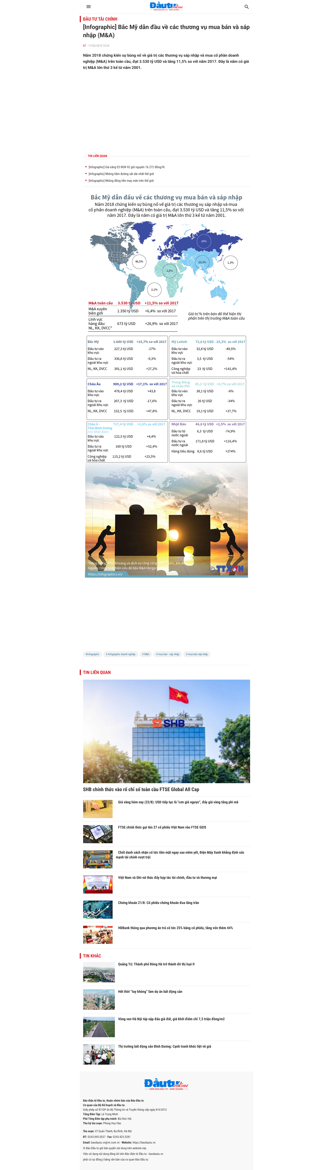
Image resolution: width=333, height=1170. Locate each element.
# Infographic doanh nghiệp (120, 654)
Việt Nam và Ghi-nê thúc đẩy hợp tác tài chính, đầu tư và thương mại (167, 877)
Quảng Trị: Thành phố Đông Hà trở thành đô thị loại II (156, 964)
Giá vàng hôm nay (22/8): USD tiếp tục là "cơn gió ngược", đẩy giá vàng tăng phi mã (178, 802)
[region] (166, 111)
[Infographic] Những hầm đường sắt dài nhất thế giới (121, 174)
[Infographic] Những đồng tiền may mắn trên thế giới (121, 181)
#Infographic (92, 654)
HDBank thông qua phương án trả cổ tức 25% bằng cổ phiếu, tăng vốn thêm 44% (175, 928)
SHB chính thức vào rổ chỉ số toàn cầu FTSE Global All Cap (141, 789)
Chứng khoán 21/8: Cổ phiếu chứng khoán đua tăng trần (158, 903)
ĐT (84, 46)
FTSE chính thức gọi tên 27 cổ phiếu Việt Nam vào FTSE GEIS (162, 827)
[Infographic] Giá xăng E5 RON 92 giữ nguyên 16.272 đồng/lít (127, 167)
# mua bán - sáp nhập (167, 654)
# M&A (146, 654)
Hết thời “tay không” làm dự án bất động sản (150, 991)
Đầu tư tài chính (100, 19)
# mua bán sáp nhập (197, 654)
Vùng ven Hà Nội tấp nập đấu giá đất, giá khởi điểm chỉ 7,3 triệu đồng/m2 (171, 1019)
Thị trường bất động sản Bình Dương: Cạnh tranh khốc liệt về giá (164, 1046)
